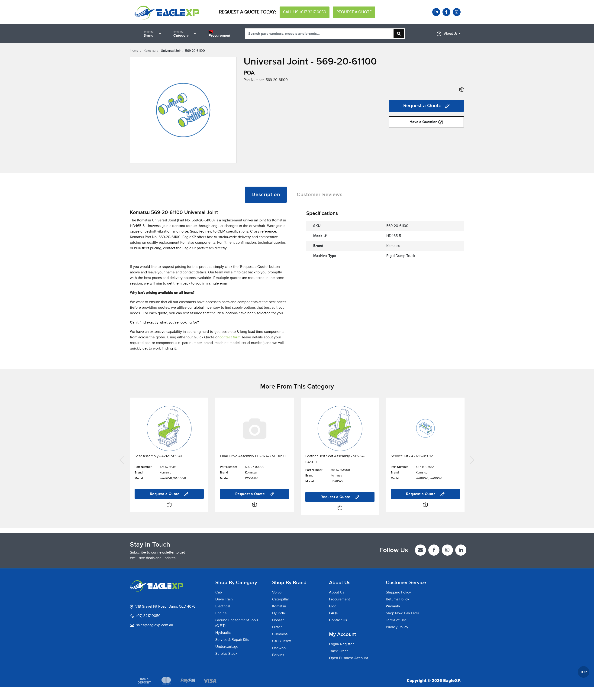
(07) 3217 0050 (148, 615)
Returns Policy (397, 599)
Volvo (276, 592)
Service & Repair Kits (232, 639)
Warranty (393, 606)
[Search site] (399, 33)
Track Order (338, 651)
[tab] (266, 195)
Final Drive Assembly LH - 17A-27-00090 (253, 456)
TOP (583, 672)
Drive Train (224, 599)
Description (266, 194)
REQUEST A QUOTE (354, 12)
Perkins (278, 655)
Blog (332, 606)
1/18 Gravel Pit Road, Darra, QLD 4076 (165, 606)
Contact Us (338, 620)
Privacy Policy (397, 627)
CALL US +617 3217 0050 (304, 12)
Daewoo (279, 648)
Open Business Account (348, 658)
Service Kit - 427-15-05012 (412, 456)
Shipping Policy (398, 592)
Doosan (278, 620)
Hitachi (278, 627)
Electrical (222, 606)
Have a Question (424, 122)
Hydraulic (223, 632)
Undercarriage (226, 646)
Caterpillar (280, 599)
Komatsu (279, 606)
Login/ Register (341, 644)
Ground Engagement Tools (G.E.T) (236, 623)
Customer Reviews (319, 194)
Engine (221, 613)
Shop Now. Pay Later (402, 613)
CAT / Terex (281, 641)
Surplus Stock (226, 653)
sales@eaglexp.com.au (154, 625)
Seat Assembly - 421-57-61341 (158, 456)
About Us (450, 34)
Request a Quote (422, 106)
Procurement (339, 599)
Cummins (279, 634)
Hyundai (279, 613)
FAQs (333, 613)
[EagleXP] (167, 12)
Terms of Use (396, 620)
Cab (218, 592)
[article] (169, 459)
